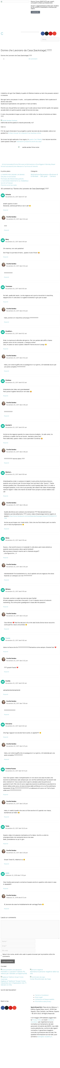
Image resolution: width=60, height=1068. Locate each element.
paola (7, 873)
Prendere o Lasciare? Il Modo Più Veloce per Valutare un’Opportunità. (14, 972)
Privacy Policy (36, 1020)
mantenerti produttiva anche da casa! (28, 141)
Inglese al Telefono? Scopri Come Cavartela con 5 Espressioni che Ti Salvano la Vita (13, 983)
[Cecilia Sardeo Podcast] (9, 120)
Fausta (7, 638)
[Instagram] (47, 33)
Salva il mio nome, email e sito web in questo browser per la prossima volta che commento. (28, 955)
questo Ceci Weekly (35, 139)
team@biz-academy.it (45, 1036)
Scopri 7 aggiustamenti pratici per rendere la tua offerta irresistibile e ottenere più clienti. (45, 7)
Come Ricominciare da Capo (40, 979)
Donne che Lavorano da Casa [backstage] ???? (16, 55)
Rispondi (5, 210)
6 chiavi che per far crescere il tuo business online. (24, 133)
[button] (50, 36)
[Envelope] (54, 33)
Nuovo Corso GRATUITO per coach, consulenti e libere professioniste (42, 2)
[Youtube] (50, 33)
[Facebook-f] (43, 33)
